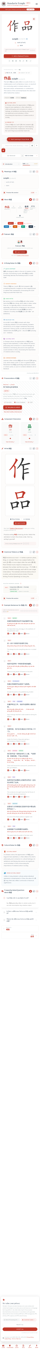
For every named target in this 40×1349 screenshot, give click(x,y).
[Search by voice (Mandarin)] (37, 145)
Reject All (20, 1324)
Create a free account (23, 255)
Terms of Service (16, 1338)
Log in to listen (21, 252)
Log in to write (21, 523)
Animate (27, 519)
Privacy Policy (30, 1337)
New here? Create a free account (13, 411)
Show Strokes (16, 519)
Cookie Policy (7, 1338)
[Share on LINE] (26, 60)
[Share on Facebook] (12, 60)
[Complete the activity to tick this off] (30, 171)
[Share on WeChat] (20, 60)
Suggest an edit (25, 72)
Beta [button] (28, 2)
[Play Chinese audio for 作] (10, 438)
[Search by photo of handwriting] (32, 145)
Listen (10, 633)
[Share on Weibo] (23, 60)
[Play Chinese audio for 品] (29, 438)
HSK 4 (16, 69)
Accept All (20, 1329)
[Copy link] (30, 60)
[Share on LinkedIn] (16, 60)
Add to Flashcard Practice (21, 56)
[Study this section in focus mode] (37, 171)
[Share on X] (9, 60)
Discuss (27, 633)
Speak (21, 633)
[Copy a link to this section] (33, 171)
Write (16, 633)
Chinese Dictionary (8, 69)
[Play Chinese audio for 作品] (34, 19)
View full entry (10, 442)
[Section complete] (30, 199)
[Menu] (37, 4)
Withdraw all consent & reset (30, 1332)
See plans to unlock (14, 407)
